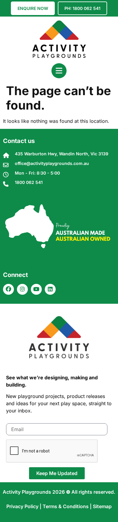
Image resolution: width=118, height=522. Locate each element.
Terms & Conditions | (68, 506)
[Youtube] (36, 289)
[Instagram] (22, 289)
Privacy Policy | (24, 506)
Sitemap (102, 506)
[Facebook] (8, 289)
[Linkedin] (50, 289)
